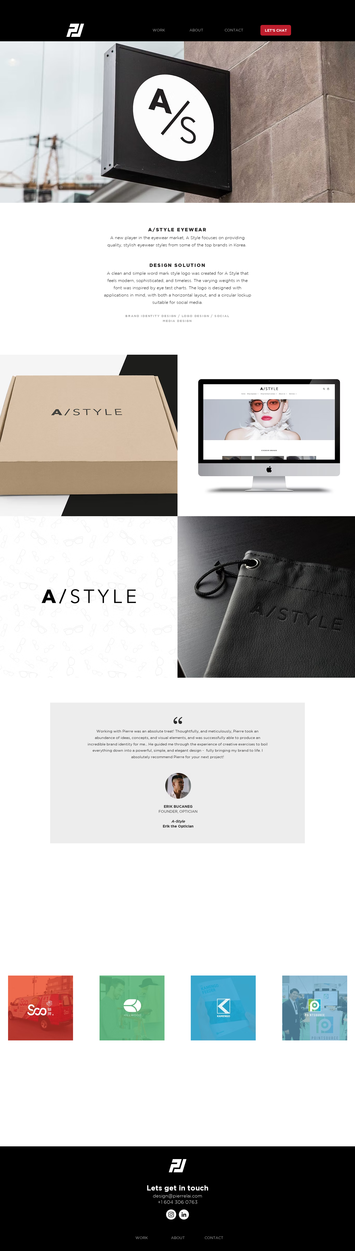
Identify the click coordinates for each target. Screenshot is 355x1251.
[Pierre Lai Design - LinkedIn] (184, 1214)
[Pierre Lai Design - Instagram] (171, 1214)
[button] (159, 30)
